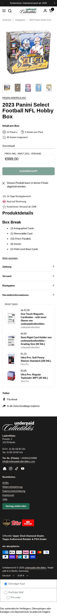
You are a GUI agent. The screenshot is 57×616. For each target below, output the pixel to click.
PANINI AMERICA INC (14, 97)
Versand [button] (6, 276)
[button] (10, 11)
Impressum (8, 495)
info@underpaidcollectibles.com (18, 461)
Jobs (4, 499)
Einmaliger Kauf (16, 583)
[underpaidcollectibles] (28, 10)
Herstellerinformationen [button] (15, 295)
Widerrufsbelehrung (12, 487)
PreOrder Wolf (15, 592)
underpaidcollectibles (35, 567)
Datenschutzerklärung (13, 491)
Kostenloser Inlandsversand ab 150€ (28, 3)
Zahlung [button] (6, 266)
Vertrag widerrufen (16, 506)
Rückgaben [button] (8, 285)
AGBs (5, 482)
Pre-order (15, 597)
